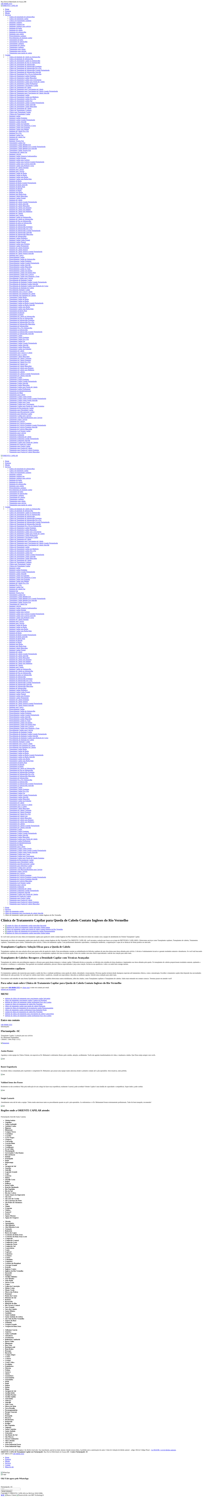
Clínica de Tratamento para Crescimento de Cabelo (26, 89)
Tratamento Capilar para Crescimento (21, 404)
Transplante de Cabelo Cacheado (20, 358)
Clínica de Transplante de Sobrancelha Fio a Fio (25, 68)
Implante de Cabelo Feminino (19, 248)
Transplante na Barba (16, 314)
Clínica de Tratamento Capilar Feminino (22, 76)
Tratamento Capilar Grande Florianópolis (23, 381)
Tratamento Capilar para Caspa (19, 402)
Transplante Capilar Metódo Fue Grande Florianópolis (27, 146)
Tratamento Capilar (15, 377)
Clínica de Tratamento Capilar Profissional (23, 84)
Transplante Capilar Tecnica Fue (20, 150)
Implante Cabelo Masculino (18, 196)
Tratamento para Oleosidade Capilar (21, 410)
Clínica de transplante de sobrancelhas (22, 17)
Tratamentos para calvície (17, 51)
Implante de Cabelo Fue (17, 137)
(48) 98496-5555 (6, 4)
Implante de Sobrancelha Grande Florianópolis (24, 230)
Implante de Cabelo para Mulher (20, 209)
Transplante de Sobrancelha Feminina (21, 320)
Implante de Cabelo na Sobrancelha (21, 219)
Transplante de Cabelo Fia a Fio (20, 362)
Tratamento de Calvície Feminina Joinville (23, 427)
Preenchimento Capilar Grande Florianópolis (24, 263)
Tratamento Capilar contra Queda (20, 397)
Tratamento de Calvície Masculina (20, 429)
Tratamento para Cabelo (17, 395)
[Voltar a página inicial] (9, 5)
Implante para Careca (16, 255)
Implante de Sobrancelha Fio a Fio (20, 229)
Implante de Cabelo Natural (18, 250)
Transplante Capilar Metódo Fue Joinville (23, 148)
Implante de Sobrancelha (17, 225)
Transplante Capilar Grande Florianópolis (23, 343)
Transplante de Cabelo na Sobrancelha (22, 316)
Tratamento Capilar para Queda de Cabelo (23, 387)
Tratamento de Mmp (16, 393)
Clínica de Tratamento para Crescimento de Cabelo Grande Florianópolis (33, 91)
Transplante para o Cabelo (18, 355)
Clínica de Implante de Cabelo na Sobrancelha (24, 57)
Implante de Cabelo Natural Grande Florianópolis (25, 251)
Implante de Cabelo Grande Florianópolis (23, 202)
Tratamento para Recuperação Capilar (21, 412)
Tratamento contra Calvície (18, 419)
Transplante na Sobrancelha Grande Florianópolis (25, 332)
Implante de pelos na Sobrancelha (20, 223)
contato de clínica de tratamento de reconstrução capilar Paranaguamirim (29, 1008)
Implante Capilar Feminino (18, 118)
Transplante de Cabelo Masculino (20, 366)
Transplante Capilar (15, 335)
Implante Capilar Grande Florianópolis (22, 120)
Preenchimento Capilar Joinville (20, 265)
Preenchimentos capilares (17, 36)
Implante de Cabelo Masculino (19, 206)
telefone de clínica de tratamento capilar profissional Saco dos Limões (28, 1002)
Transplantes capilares (16, 43)
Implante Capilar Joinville (17, 122)
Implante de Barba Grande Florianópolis (22, 183)
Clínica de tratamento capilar (18, 19)
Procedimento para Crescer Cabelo (20, 292)
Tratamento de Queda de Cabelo (20, 444)
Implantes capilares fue (17, 24)
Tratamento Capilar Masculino (19, 385)
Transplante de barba (16, 40)
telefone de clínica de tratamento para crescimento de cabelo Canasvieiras (29, 1014)
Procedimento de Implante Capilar (20, 280)
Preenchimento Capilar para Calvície (21, 274)
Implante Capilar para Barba (18, 177)
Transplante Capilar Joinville (18, 345)
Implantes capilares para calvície (20, 26)
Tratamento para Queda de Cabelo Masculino (24, 452)
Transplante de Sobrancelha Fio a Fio (21, 322)
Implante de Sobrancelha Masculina (21, 234)
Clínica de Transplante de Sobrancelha (22, 64)
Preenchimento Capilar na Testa (19, 269)
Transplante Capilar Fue (17, 143)
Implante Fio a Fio (15, 133)
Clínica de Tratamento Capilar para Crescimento (25, 80)
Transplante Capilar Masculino (19, 347)
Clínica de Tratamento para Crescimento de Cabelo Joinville (29, 93)
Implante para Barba (16, 192)
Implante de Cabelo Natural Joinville (21, 253)
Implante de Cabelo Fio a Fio (19, 131)
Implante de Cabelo (15, 200)
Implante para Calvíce (16, 169)
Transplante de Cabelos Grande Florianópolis (24, 374)
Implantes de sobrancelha (17, 32)
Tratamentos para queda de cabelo (20, 53)
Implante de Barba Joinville (18, 185)
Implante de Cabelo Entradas (19, 167)
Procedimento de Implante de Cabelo (21, 288)
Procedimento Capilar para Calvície (21, 278)
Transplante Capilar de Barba (19, 299)
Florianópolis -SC (7, 1487)
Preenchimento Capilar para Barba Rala (22, 272)
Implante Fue (13, 139)
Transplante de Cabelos (17, 372)
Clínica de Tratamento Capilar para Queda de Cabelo (27, 82)
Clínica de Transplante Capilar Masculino (23, 106)
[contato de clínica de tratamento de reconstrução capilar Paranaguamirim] (30, 931)
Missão (7, 13)
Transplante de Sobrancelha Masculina (22, 324)
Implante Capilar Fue (16, 135)
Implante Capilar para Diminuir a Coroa (22, 125)
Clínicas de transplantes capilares (20, 21)
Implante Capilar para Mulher (19, 129)
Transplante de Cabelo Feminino (20, 360)
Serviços (8, 15)
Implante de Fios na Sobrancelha (20, 221)
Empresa (8, 11)
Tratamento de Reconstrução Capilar (21, 408)
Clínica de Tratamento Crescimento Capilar (23, 85)
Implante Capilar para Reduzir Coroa (21, 166)
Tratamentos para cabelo (17, 49)
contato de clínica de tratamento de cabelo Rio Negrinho (24, 1004)
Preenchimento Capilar (17, 257)
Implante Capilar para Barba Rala (20, 179)
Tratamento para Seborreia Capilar (20, 414)
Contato (7, 55)
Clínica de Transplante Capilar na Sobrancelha (24, 61)
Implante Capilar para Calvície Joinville (22, 164)
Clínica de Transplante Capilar (19, 95)
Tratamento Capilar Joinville (18, 383)
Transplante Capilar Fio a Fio (19, 339)
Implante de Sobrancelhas (17, 236)
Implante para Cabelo (16, 215)
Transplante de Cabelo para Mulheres (21, 370)
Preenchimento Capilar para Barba (20, 271)
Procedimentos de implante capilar (20, 38)
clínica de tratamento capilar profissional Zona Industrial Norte (26, 1010)
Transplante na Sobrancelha (18, 330)
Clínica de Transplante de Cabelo (20, 108)
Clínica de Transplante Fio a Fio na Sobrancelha (25, 74)
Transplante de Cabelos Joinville (20, 376)
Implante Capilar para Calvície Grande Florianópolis (26, 162)
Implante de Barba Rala (17, 187)
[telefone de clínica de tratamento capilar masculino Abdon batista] (27, 927)
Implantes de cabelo (16, 30)
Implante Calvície (15, 154)
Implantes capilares (15, 22)
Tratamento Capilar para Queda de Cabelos (23, 442)
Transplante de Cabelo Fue (18, 152)
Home (7, 9)
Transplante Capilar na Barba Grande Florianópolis (26, 303)
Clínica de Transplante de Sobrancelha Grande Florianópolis (29, 70)
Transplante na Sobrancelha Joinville (21, 334)
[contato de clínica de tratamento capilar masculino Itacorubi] (25, 925)
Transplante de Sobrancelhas (18, 326)
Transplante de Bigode (16, 313)
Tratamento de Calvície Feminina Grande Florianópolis (27, 425)
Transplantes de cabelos (17, 45)
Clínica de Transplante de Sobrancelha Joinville (25, 72)
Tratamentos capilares (16, 47)
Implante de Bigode (15, 188)
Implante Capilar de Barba (18, 173)
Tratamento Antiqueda (16, 435)
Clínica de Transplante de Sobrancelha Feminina (25, 66)
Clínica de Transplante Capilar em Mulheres (24, 97)
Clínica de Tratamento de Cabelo (20, 87)
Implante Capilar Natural (17, 242)
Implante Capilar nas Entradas (19, 124)
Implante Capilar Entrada (17, 158)
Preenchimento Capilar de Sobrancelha (22, 259)
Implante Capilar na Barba (18, 175)
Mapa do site (9, 1467)
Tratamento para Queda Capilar (19, 446)
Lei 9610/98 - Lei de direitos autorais (163, 1450)
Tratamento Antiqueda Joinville (19, 440)
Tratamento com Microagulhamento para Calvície (25, 418)
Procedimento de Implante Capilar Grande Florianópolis (28, 282)
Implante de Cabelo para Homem (20, 208)
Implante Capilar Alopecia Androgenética (23, 156)
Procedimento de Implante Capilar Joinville (23, 284)
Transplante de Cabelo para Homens (21, 368)
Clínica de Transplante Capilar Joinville (22, 105)
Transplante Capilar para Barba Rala (21, 309)
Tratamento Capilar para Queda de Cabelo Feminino (26, 406)
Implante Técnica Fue (16, 141)
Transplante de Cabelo (16, 351)
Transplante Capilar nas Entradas (20, 349)
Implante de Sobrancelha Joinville (20, 232)
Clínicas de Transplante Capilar (19, 114)
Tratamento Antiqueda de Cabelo (20, 437)
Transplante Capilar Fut (17, 341)
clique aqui (26, 987)
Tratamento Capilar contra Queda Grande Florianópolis (27, 398)
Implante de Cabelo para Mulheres (20, 211)
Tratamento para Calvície (17, 433)
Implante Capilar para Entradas (19, 127)
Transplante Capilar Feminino (19, 337)
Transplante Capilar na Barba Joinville (22, 305)
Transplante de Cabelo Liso (18, 364)
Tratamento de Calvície (17, 421)
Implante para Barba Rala (17, 194)
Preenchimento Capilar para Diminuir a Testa (24, 276)
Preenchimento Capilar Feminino (20, 261)
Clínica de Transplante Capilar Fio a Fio (22, 99)
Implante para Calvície (16, 171)
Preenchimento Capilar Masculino (20, 267)
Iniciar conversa (6, 1491)
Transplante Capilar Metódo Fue (20, 145)
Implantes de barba (15, 28)
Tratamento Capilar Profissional (19, 389)
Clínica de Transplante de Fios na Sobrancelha (24, 63)
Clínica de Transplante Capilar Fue (20, 101)
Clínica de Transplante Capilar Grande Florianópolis (26, 103)
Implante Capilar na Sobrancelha (20, 217)
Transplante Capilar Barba (18, 297)
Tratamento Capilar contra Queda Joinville (23, 400)
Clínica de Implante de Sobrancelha (21, 59)
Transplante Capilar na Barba (19, 301)
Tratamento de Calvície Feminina (20, 423)
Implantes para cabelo (16, 34)
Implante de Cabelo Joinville (18, 204)
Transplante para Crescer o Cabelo (20, 353)
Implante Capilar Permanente (19, 246)
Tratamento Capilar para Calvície (20, 416)
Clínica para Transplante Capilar (20, 112)
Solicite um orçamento (8, 989)
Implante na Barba (15, 190)
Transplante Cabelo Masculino (19, 356)
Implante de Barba (15, 181)
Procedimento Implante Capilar (19, 290)
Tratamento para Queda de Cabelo (20, 448)
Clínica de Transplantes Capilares (20, 110)
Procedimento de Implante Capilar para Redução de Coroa (28, 286)
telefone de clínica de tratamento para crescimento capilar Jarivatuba (27, 998)
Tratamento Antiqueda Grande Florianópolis (24, 439)
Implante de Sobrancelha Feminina (20, 227)
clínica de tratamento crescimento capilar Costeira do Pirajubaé (26, 1000)
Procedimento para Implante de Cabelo (22, 293)
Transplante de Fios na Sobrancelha (21, 318)
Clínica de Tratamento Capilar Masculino (23, 78)
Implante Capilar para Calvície (19, 160)
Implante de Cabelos (16, 213)
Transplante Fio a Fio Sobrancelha (20, 328)
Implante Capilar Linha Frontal (19, 240)
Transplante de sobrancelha (18, 42)
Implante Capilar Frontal (17, 198)
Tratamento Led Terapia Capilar (20, 431)
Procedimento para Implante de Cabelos (22, 295)
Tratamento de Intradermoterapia (20, 391)
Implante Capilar (14, 116)
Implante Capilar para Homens (19, 244)
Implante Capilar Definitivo (18, 238)
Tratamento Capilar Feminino (19, 379)
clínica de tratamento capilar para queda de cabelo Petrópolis (25, 1006)
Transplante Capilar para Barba (19, 307)
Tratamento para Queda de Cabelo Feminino (24, 450)
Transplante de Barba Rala (18, 311)
